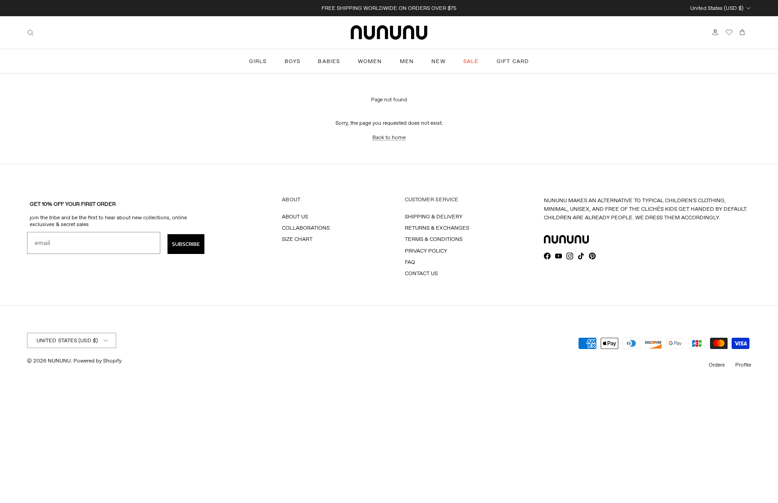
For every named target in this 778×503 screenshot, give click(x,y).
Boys (293, 61)
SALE (471, 61)
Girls (258, 61)
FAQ (410, 261)
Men (407, 61)
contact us (421, 273)
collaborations (306, 227)
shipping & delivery (433, 216)
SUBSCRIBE (186, 244)
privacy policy (426, 250)
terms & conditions (433, 239)
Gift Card (513, 61)
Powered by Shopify (97, 360)
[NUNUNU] (389, 32)
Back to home (389, 137)
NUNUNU (59, 360)
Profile (743, 364)
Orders (717, 364)
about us (295, 216)
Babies (329, 61)
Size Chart (297, 239)
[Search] (30, 32)
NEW (438, 61)
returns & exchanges (437, 227)
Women (370, 61)
